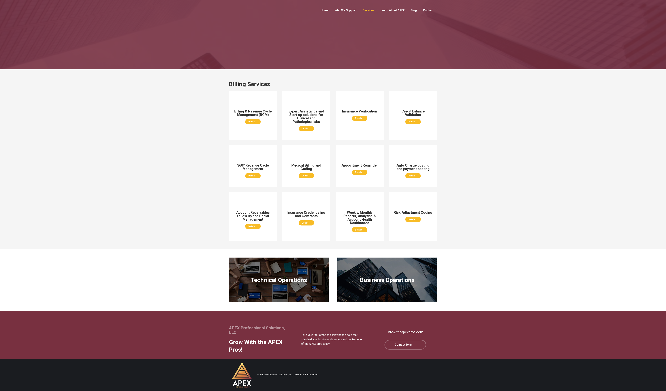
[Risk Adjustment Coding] (413, 211)
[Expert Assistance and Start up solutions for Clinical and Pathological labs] (253, 112)
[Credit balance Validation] (413, 112)
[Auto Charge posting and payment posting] (413, 166)
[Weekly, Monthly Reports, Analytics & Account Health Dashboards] (359, 216)
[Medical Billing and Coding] (306, 166)
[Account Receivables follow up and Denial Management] (253, 215)
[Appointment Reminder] (359, 164)
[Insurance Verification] (359, 110)
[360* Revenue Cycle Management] (253, 166)
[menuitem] (324, 10)
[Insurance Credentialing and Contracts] (306, 213)
